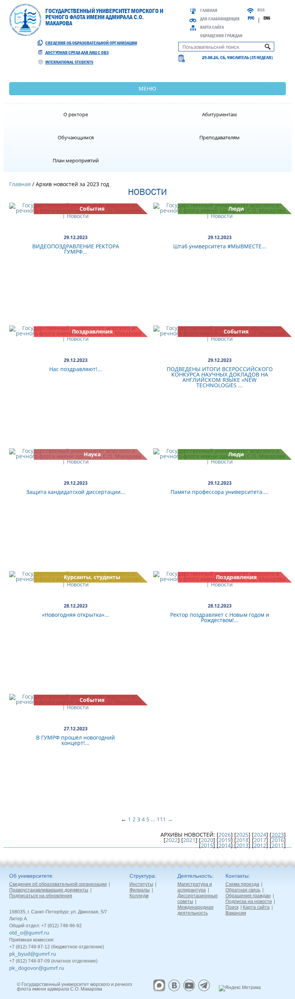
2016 (278, 840)
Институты (141, 884)
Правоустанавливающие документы (48, 890)
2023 (278, 834)
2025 (242, 834)
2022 (172, 840)
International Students (69, 62)
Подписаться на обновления (40, 895)
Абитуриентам (219, 114)
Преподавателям (219, 137)
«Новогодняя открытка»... (75, 614)
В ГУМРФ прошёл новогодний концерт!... (75, 740)
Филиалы (139, 890)
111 (161, 819)
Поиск (232, 907)
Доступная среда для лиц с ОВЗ (77, 52)
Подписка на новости (248, 901)
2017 (260, 840)
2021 (189, 840)
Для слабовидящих (220, 18)
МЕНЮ (147, 88)
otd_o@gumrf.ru (29, 933)
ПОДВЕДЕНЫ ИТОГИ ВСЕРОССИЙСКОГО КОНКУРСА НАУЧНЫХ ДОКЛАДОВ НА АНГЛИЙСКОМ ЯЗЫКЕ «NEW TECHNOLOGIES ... (220, 377)
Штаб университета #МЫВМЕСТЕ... (219, 246)
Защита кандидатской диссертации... (75, 491)
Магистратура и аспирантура (194, 887)
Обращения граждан (221, 35)
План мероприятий (76, 160)
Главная (208, 10)
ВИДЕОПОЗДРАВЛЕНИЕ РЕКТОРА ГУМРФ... (75, 249)
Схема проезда (242, 884)
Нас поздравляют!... (75, 369)
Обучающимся (76, 137)
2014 (225, 845)
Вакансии (235, 913)
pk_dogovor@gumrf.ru (36, 968)
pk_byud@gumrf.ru (32, 954)
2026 (225, 834)
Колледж (139, 895)
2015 (207, 845)
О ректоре (75, 114)
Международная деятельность (195, 910)
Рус (251, 18)
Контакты (237, 876)
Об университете (30, 876)
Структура (142, 876)
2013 (242, 845)
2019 (225, 840)
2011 (278, 845)
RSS (261, 10)
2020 (207, 840)
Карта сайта (212, 27)
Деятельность (194, 876)
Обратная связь (242, 890)
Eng (267, 18)
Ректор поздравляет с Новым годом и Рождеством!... (219, 617)
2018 (242, 840)
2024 (260, 834)
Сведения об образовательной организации (91, 43)
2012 (260, 845)
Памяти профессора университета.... (219, 491)
